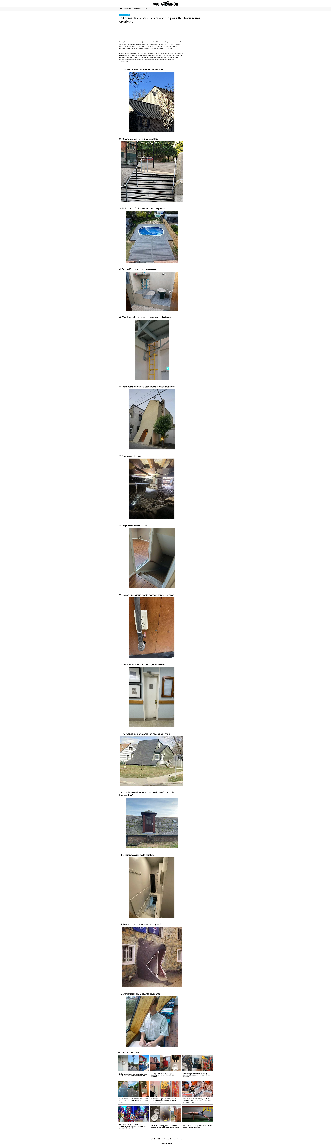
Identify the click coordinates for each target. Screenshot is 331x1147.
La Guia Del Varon (165, 3)
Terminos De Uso (177, 1139)
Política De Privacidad (164, 1139)
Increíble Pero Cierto (124, 14)
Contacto (152, 1139)
